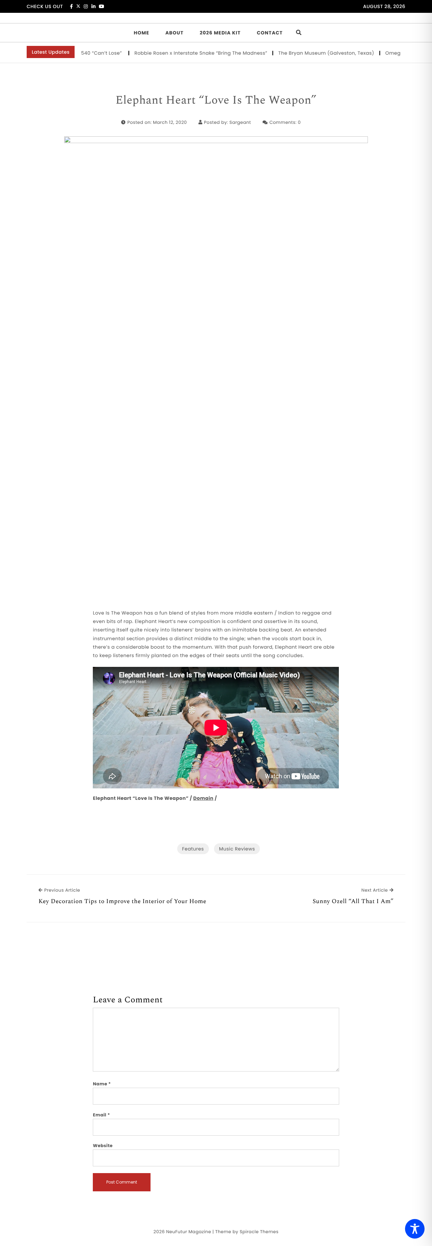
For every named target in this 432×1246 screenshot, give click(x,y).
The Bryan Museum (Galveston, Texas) (312, 53)
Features (193, 848)
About (174, 32)
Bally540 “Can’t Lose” (82, 53)
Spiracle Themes (259, 1231)
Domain (203, 798)
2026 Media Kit (220, 32)
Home (141, 32)
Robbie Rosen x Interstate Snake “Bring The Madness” (186, 53)
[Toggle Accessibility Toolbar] (414, 1228)
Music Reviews (237, 848)
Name (102, 1084)
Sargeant (240, 122)
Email (101, 1115)
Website (102, 1145)
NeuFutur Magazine (188, 1231)
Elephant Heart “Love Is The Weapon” (215, 100)
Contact (270, 32)
